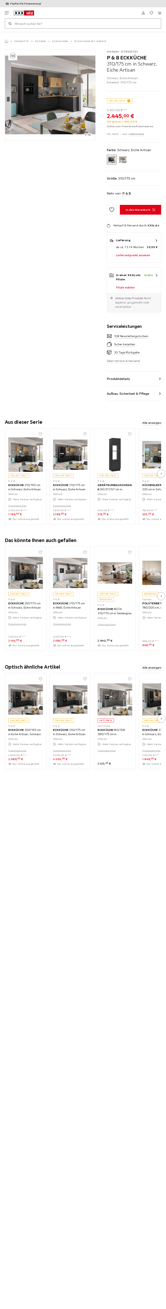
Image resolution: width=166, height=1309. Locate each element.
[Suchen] (10, 23)
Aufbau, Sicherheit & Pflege (128, 394)
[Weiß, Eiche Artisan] (123, 159)
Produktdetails (118, 379)
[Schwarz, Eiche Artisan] (111, 159)
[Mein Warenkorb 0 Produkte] (159, 13)
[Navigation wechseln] (7, 13)
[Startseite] (6, 41)
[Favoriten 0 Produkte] (151, 13)
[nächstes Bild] (161, 474)
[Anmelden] (143, 13)
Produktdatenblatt (17, 505)
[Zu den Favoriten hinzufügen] (112, 210)
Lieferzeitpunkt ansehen (133, 255)
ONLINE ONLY (117, 100)
